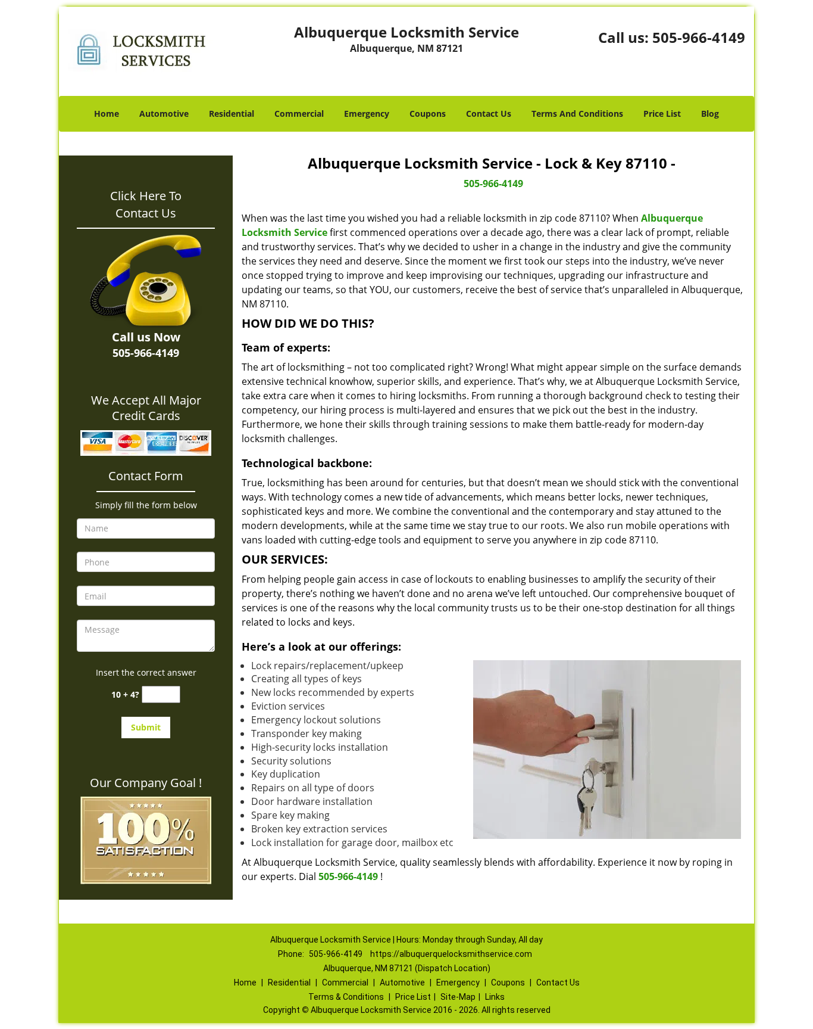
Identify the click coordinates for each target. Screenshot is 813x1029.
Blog (710, 113)
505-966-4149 (698, 37)
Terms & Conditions (346, 997)
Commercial (299, 113)
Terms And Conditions (577, 113)
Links (495, 997)
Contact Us (488, 113)
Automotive (164, 113)
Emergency (366, 113)
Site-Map (458, 997)
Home (106, 113)
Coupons (427, 113)
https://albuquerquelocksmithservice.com (451, 954)
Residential (231, 113)
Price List (662, 113)
